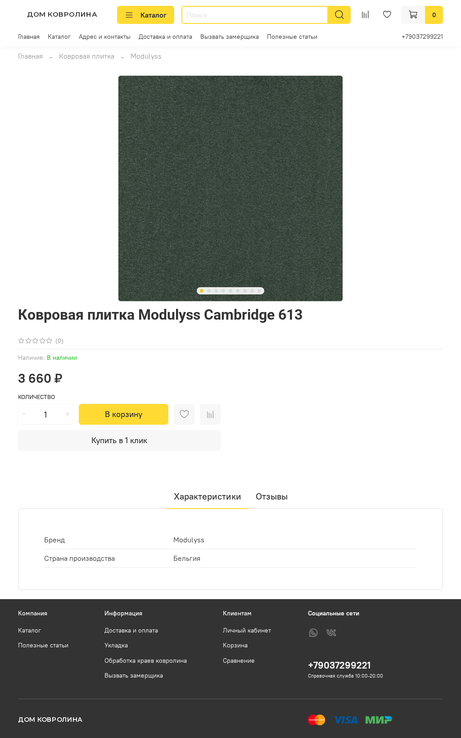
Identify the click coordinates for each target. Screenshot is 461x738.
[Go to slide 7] (245, 291)
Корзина (235, 645)
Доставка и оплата (165, 36)
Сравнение (239, 660)
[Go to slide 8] (252, 291)
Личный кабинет (247, 630)
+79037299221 (422, 36)
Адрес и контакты (105, 36)
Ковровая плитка (86, 55)
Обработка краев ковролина (145, 660)
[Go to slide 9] (259, 291)
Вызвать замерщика (229, 36)
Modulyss (146, 55)
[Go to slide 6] (238, 291)
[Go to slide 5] (230, 291)
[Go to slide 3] (216, 291)
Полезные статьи (292, 36)
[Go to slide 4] (223, 291)
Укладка (116, 645)
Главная (29, 36)
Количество (36, 397)
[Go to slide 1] (201, 291)
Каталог (153, 14)
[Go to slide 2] (209, 291)
